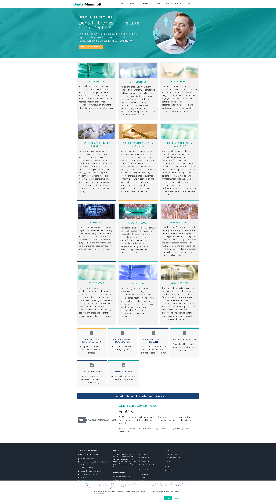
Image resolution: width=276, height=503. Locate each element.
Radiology (96, 222)
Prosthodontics (180, 81)
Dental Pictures (92, 371)
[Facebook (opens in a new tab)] (198, 4)
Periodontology (180, 222)
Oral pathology (138, 222)
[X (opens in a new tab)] (194, 4)
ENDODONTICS (96, 81)
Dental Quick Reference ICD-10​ (91, 340)
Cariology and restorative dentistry (138, 144)
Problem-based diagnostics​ (122, 340)
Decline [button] (177, 498)
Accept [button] (168, 498)
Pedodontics (96, 283)
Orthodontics (138, 81)
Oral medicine (179, 283)
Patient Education (184, 339)
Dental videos (123, 371)
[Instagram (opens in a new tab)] (202, 4)
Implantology (138, 283)
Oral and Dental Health (153, 340)
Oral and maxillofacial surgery (96, 144)
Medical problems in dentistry (179, 144)
